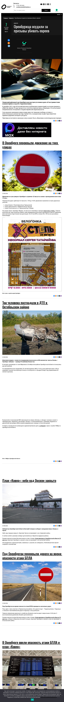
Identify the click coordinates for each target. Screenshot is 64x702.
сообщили (42, 426)
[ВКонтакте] (8, 40)
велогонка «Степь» (49, 211)
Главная (6, 18)
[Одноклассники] (8, 43)
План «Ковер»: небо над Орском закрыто (29, 483)
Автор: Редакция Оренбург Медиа (24, 48)
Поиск (46, 10)
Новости (11, 18)
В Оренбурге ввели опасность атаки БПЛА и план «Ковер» (31, 650)
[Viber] (61, 120)
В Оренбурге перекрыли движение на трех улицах (30, 144)
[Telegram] (9, 46)
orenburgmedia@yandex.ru (23, 7)
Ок (32, 699)
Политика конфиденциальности (49, 697)
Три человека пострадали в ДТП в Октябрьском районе (25, 304)
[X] (59, 120)
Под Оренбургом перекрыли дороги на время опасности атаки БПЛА (32, 558)
